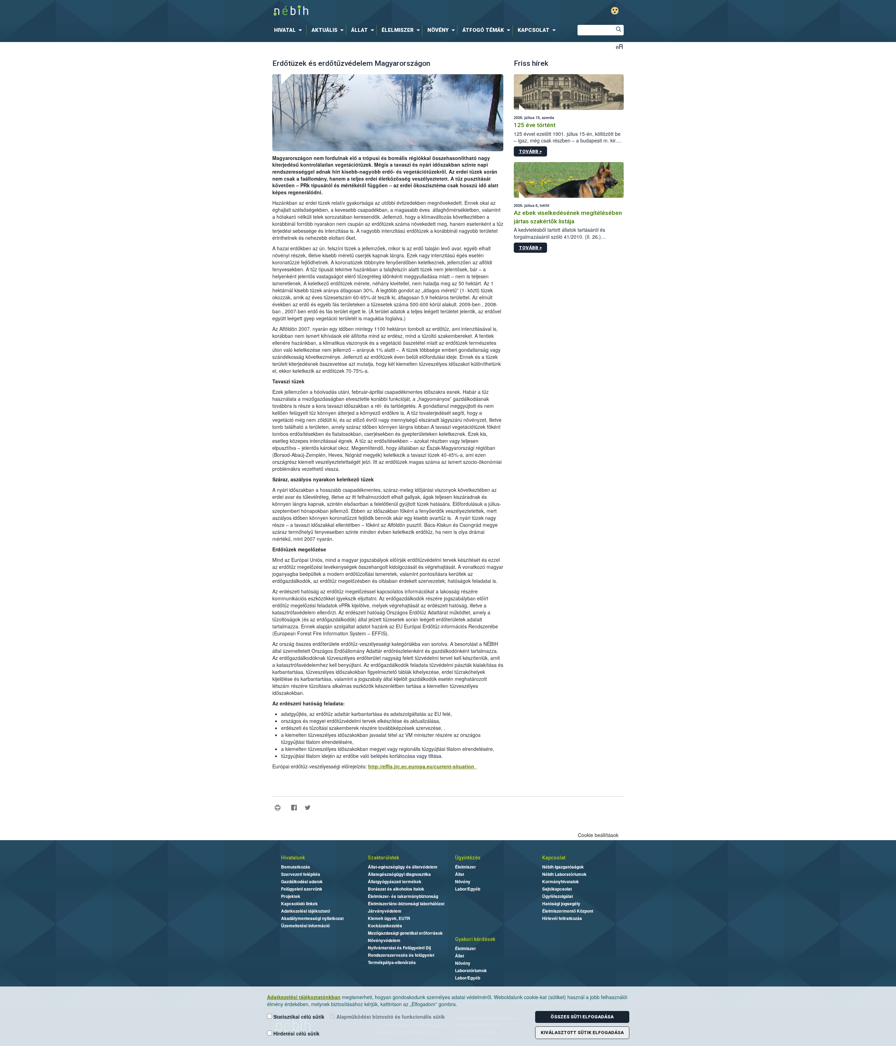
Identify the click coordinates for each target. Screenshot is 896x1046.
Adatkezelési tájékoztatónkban (304, 996)
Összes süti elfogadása (582, 1016)
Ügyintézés (468, 857)
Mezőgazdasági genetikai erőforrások (405, 933)
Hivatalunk (293, 857)
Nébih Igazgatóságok (563, 867)
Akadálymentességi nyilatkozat (312, 918)
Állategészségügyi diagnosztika (399, 874)
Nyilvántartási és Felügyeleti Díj (399, 947)
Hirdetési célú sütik (296, 1033)
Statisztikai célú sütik (298, 1016)
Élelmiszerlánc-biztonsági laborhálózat (406, 903)
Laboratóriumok (471, 970)
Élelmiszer (465, 867)
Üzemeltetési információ (305, 925)
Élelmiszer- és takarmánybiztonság (403, 896)
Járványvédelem (384, 911)
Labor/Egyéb (467, 889)
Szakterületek (383, 857)
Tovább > (530, 151)
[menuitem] (289, 30)
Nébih (373, 11)
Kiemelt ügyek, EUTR (389, 918)
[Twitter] (307, 807)
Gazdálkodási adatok (302, 881)
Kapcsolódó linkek (299, 903)
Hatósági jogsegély (561, 903)
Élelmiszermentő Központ (567, 911)
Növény (462, 881)
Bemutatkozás (295, 867)
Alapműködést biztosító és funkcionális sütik (390, 1016)
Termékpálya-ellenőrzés (392, 962)
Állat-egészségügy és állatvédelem (403, 867)
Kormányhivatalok (560, 881)
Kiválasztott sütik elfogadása (582, 1032)
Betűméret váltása (619, 46)
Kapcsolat (553, 857)
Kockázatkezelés (385, 925)
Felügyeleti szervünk (301, 889)
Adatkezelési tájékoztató (305, 911)
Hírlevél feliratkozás (562, 918)
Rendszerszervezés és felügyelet (401, 955)
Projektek (290, 896)
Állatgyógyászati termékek (394, 881)
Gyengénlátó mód (614, 10)
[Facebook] (294, 807)
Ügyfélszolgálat (557, 896)
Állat (459, 874)
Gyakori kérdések (475, 939)
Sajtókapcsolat (557, 889)
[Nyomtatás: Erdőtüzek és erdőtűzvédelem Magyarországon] (277, 807)
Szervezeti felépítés (300, 874)
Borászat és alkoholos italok (396, 889)
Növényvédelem (384, 940)
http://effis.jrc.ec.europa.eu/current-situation (422, 766)
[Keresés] (618, 30)
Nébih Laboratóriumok (564, 874)
